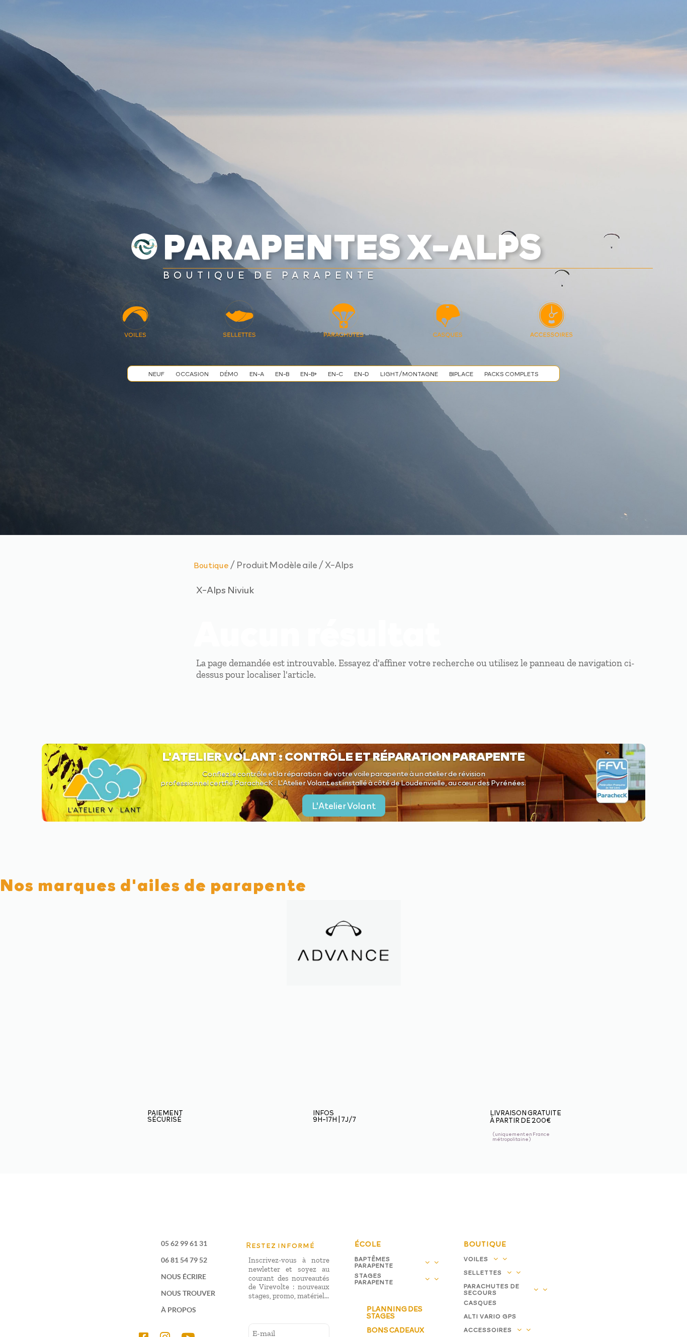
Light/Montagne (409, 374)
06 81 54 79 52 (184, 1260)
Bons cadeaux (395, 1329)
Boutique (211, 564)
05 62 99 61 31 (184, 1243)
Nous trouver (188, 1293)
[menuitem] (241, 20)
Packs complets (511, 374)
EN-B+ (308, 374)
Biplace (461, 374)
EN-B (282, 374)
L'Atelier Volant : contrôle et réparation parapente (343, 755)
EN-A (256, 374)
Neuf (156, 374)
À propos (178, 1309)
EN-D (361, 374)
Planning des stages (394, 1312)
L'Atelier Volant (344, 805)
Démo (229, 374)
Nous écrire (183, 1276)
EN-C (335, 374)
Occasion (192, 374)
